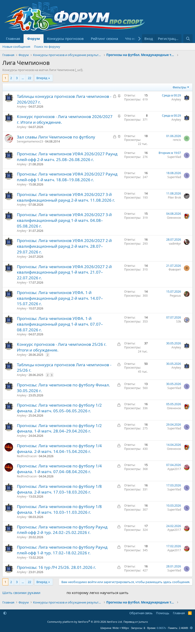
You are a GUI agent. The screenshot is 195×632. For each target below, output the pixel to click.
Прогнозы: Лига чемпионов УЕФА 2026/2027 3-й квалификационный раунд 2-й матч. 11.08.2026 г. (66, 197)
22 (29, 78)
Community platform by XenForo (85, 621)
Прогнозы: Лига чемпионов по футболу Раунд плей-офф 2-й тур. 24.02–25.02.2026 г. (62, 529)
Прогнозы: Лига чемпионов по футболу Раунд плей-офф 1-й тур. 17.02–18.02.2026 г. (62, 550)
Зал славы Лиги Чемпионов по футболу (56, 137)
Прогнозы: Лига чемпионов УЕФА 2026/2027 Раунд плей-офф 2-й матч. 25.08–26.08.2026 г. (67, 156)
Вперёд (41, 78)
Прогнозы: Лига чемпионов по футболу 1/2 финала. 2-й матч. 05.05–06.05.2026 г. (59, 407)
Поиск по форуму (47, 46)
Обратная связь (141, 613)
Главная (13, 38)
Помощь (162, 613)
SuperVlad (174, 157)
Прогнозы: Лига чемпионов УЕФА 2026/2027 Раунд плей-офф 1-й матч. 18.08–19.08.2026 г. (67, 176)
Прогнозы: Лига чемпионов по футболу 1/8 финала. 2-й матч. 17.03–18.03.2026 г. (59, 489)
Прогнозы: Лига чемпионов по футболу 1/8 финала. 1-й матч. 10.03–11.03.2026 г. (59, 509)
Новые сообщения (16, 46)
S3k (178, 321)
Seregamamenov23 (30, 141)
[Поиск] (188, 38)
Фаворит (175, 269)
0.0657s (161, 628)
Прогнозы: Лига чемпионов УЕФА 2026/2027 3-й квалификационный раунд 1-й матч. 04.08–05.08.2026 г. (64, 220)
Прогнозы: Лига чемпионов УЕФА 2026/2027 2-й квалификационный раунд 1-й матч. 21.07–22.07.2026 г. (64, 272)
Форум (33, 38)
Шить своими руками (21, 592)
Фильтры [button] (179, 87)
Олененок (174, 218)
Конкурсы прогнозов (65, 38)
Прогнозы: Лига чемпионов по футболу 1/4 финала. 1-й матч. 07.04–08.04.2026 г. (59, 468)
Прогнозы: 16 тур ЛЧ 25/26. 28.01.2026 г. (56, 567)
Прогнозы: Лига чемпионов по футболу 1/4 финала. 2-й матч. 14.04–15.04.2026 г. (59, 448)
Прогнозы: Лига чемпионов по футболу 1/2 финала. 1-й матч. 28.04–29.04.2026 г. (59, 428)
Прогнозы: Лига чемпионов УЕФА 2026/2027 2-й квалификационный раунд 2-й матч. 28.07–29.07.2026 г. (64, 246)
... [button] (23, 78)
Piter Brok (174, 197)
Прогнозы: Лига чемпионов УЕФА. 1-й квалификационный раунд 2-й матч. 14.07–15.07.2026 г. (60, 298)
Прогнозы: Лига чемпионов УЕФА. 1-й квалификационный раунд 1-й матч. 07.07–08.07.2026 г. (60, 324)
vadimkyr (175, 244)
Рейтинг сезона (104, 38)
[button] (4, 613)
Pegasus (175, 296)
